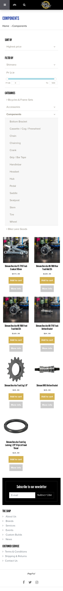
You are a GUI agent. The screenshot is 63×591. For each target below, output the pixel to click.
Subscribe (44, 495)
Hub (12, 178)
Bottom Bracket (18, 121)
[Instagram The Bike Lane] (37, 582)
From (8, 83)
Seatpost (15, 200)
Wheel (13, 221)
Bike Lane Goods (17, 229)
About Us (10, 516)
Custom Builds (13, 534)
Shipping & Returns (16, 556)
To (47, 83)
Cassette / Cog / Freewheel (25, 128)
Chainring (15, 143)
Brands (9, 521)
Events (9, 530)
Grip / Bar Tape (18, 157)
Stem (13, 207)
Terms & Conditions (16, 551)
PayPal (31, 574)
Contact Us (11, 560)
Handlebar (15, 164)
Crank (13, 150)
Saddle (13, 193)
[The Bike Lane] (46, 5)
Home (5, 26)
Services (10, 525)
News (8, 539)
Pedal (13, 186)
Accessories (13, 107)
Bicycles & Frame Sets (20, 99)
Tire (12, 214)
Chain (13, 136)
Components (19, 26)
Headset (14, 171)
